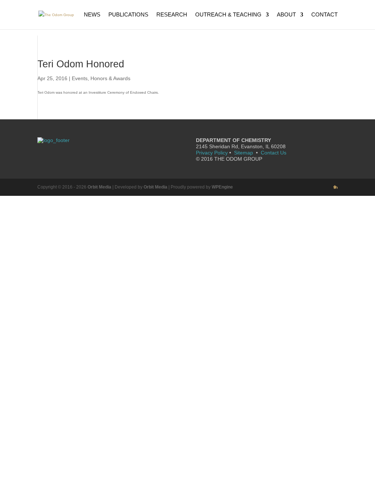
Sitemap (243, 153)
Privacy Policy (212, 153)
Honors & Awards (110, 78)
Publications (128, 15)
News (92, 15)
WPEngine (222, 187)
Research (171, 15)
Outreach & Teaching (228, 15)
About (286, 15)
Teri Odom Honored (80, 64)
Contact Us (273, 153)
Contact (324, 15)
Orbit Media (99, 187)
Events (80, 78)
